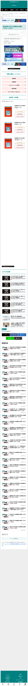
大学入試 (7, 676)
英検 (20, 674)
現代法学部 (14, 88)
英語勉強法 (7, 678)
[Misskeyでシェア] (23, 458)
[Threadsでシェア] (11, 462)
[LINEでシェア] (23, 462)
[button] (18, 338)
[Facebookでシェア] (5, 462)
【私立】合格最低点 (6, 331)
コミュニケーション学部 (14, 85)
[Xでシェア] (5, 458)
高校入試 (20, 676)
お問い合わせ (7, 681)
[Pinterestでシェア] (8, 465)
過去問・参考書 (7, 43)
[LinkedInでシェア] (14, 465)
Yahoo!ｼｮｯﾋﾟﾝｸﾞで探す (19, 116)
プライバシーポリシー (20, 680)
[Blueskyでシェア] (17, 458)
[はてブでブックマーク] (17, 462)
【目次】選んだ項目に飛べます (10, 38)
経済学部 (14, 78)
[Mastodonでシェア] (11, 458)
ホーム (7, 674)
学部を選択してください (9, 41)
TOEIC (20, 678)
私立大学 (4, 329)
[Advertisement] (14, 209)
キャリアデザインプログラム (14, 91)
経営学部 (14, 82)
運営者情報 (20, 681)
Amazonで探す (19, 111)
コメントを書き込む (14, 538)
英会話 (7, 680)
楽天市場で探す (19, 114)
